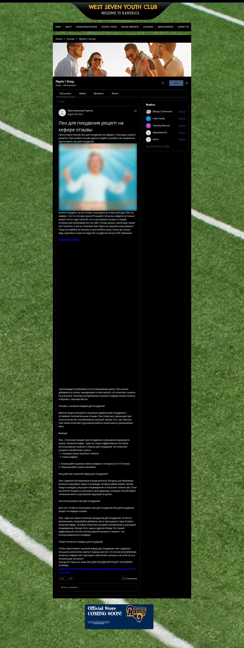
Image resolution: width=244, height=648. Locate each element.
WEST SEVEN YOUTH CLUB (123, 6)
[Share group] (186, 83)
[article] (98, 350)
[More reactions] (70, 578)
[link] (65, 93)
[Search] (163, 83)
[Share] (135, 110)
